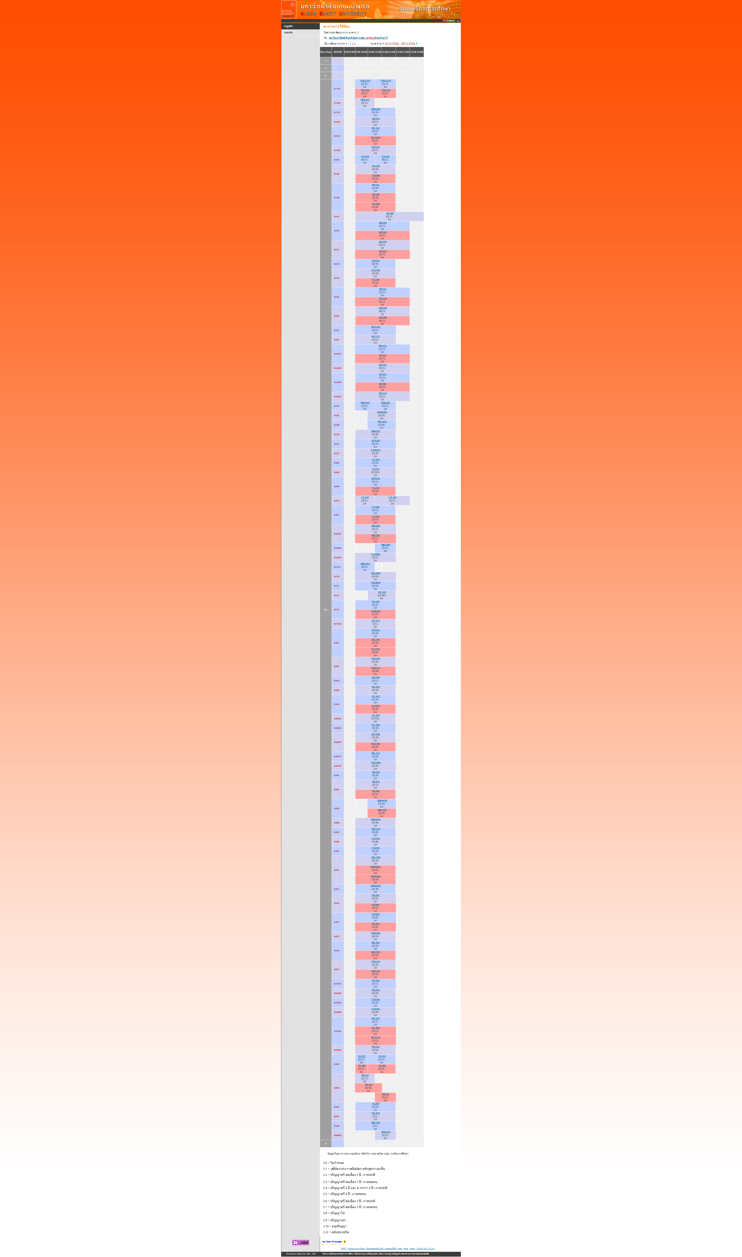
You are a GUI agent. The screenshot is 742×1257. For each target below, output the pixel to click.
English (451, 20)
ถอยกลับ (288, 32)
